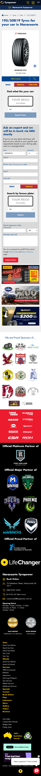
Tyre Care (6, 653)
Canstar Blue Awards (10, 722)
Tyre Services (7, 681)
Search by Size (8, 648)
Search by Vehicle (9, 645)
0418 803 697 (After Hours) (16, 594)
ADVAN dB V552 (20, 70)
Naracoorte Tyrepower (22, 7)
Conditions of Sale (27, 766)
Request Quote (10, 260)
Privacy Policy (13, 252)
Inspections (6, 675)
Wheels (6, 659)
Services (6, 667)
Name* (6, 157)
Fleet (5, 697)
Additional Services (10, 686)
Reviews (6, 711)
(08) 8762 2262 (13, 590)
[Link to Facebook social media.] (20, 771)
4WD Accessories (9, 670)
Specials (6, 689)
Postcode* (7, 178)
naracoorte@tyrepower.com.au (19, 599)
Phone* (15, 164)
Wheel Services (8, 683)
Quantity (30, 150)
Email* (5, 171)
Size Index (6, 719)
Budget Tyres (7, 724)
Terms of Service (27, 252)
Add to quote (15, 79)
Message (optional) (10, 234)
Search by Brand (9, 651)
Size (4, 150)
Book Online (8, 694)
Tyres (5, 642)
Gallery (6, 706)
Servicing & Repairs (10, 678)
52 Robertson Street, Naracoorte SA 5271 (21, 584)
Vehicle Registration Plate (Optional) (12, 226)
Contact (6, 692)
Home (6, 15)
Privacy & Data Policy (15, 766)
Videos (6, 709)
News (5, 703)
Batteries (6, 673)
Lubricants (7, 700)
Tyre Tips (6, 656)
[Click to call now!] (28, 2)
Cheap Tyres (7, 727)
